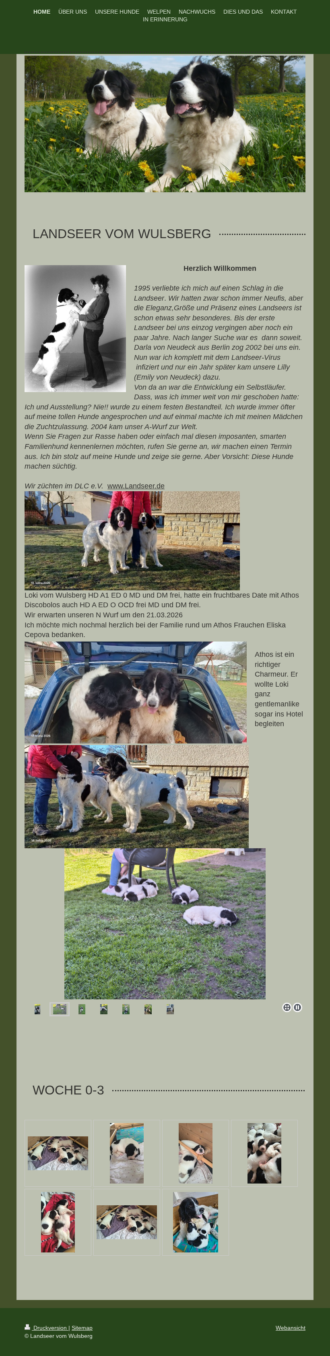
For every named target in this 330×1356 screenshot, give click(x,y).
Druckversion (50, 1328)
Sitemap (82, 1328)
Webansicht (290, 1328)
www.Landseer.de (136, 486)
